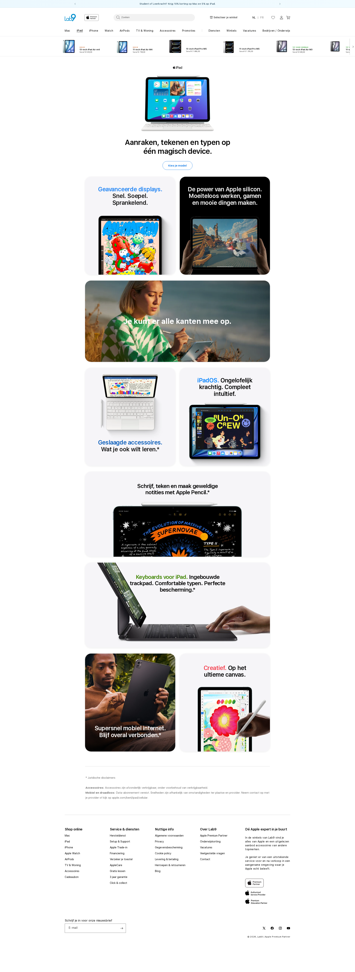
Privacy (159, 841)
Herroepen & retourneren (170, 865)
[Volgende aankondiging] (280, 3)
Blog (157, 871)
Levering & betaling (166, 859)
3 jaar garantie (118, 877)
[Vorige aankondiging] (75, 3)
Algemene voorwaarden (169, 835)
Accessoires (72, 871)
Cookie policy (163, 853)
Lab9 (260, 937)
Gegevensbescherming (168, 847)
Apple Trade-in (118, 847)
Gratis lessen (117, 871)
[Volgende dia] (352, 46)
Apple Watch (72, 853)
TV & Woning (73, 865)
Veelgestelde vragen (212, 853)
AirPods (69, 859)
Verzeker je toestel (121, 859)
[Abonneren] (122, 928)
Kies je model (177, 165)
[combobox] (154, 17)
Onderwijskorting (210, 841)
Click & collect (118, 882)
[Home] (70, 17)
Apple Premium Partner (213, 835)
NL (254, 17)
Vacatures (206, 847)
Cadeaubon (72, 877)
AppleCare (116, 865)
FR (262, 17)
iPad (67, 841)
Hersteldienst (118, 835)
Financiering (117, 853)
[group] (177, 4)
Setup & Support (120, 841)
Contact (205, 859)
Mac (67, 835)
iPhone (69, 847)
